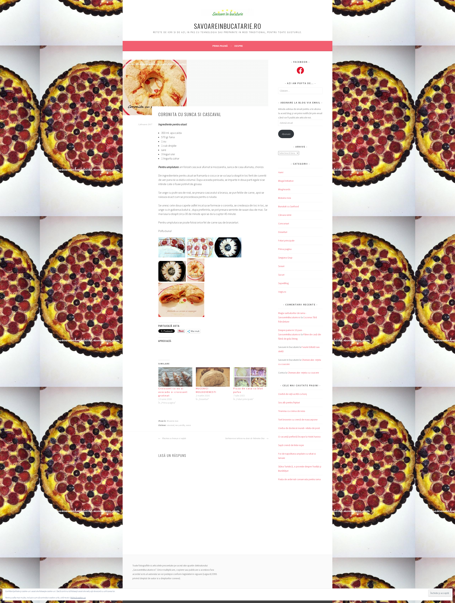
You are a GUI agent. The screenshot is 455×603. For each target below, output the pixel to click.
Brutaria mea (172, 420)
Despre (238, 45)
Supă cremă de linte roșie (291, 445)
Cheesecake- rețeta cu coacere (303, 372)
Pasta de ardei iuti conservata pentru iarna (299, 479)
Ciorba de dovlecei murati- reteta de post (299, 428)
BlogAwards (284, 189)
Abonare (286, 134)
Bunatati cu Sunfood (288, 206)
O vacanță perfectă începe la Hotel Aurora (299, 436)
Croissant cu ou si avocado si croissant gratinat (173, 392)
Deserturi (282, 232)
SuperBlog (283, 283)
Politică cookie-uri (78, 597)
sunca (188, 425)
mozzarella (180, 425)
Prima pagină (220, 45)
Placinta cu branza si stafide (173, 438)
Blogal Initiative (285, 180)
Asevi (280, 172)
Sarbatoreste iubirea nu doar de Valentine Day (245, 438)
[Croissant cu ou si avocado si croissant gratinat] (175, 377)
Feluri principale (286, 240)
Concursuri (283, 223)
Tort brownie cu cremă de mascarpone (297, 419)
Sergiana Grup (285, 257)
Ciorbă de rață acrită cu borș (292, 394)
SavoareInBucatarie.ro (227, 26)
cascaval (170, 425)
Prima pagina (284, 249)
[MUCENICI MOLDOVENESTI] (213, 377)
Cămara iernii (284, 215)
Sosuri (281, 266)
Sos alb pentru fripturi (289, 402)
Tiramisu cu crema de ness (291, 411)
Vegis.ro (282, 291)
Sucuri (281, 274)
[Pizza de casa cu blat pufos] (250, 377)
